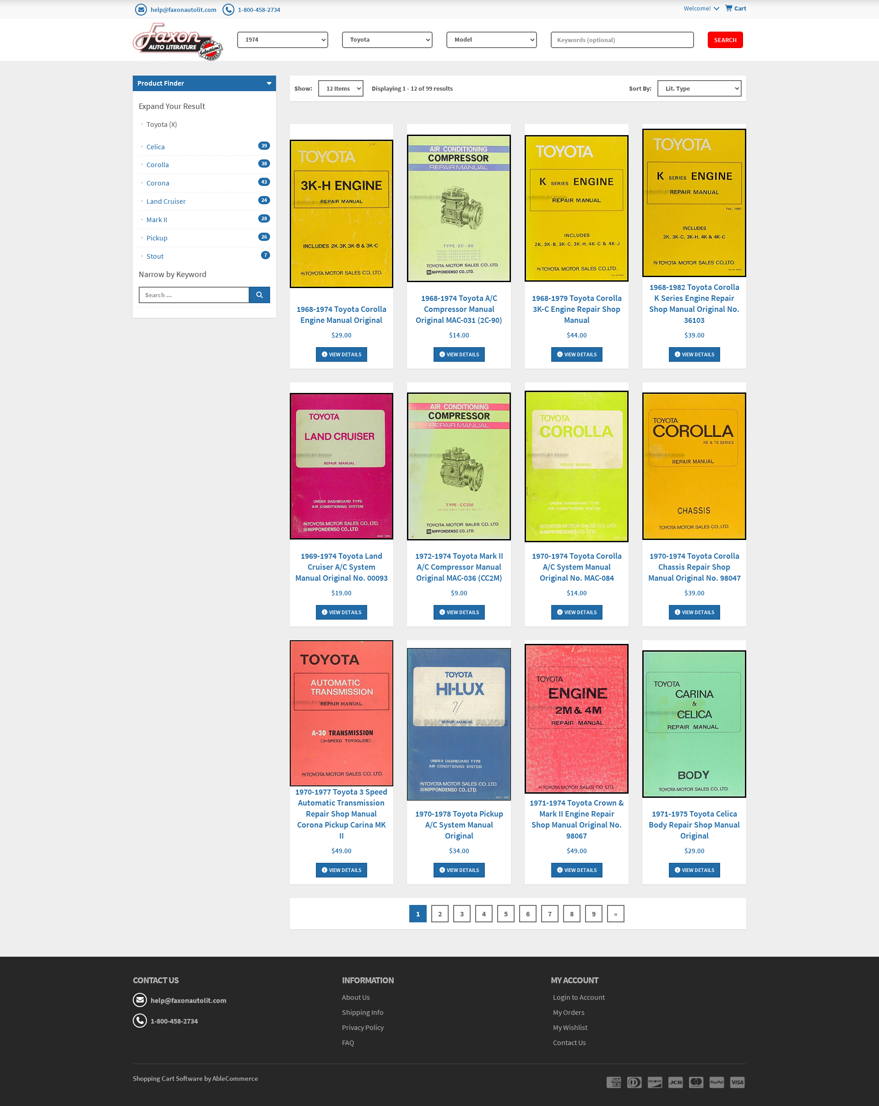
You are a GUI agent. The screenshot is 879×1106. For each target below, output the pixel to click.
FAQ (348, 1042)
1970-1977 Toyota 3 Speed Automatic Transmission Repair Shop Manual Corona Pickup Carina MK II (341, 813)
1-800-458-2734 (259, 9)
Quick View (341, 215)
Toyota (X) (161, 124)
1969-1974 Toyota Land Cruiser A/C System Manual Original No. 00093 (341, 566)
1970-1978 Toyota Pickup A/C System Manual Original (459, 824)
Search (725, 40)
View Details (345, 354)
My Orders (569, 1012)
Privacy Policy (363, 1027)
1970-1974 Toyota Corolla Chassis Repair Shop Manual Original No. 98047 (694, 566)
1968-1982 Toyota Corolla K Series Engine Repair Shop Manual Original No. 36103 (694, 303)
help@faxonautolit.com (184, 9)
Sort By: (640, 88)
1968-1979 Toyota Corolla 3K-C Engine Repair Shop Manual (577, 309)
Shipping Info (363, 1012)
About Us (356, 997)
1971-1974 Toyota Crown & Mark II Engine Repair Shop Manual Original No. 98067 (577, 819)
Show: (303, 88)
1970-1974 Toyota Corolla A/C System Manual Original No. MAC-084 (577, 566)
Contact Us (569, 1042)
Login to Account (579, 997)
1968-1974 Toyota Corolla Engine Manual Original (341, 314)
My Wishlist (570, 1027)
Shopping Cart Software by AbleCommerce (195, 1078)
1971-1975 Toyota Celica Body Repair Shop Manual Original (694, 824)
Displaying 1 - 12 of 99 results (412, 88)
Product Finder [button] (160, 82)
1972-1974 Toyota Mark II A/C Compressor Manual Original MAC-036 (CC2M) (459, 566)
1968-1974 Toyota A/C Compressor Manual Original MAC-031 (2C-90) (459, 309)
